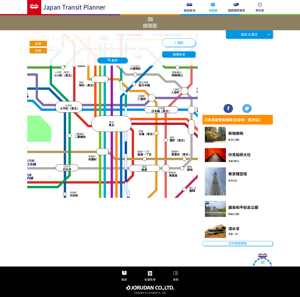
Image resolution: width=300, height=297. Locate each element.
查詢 (114, 60)
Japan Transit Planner (74, 7)
